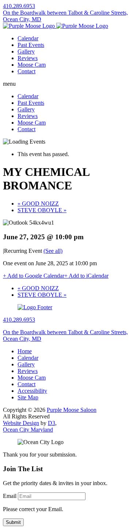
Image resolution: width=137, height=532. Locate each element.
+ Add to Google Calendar (33, 276)
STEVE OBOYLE (42, 210)
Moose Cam (32, 65)
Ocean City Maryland (28, 429)
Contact (26, 71)
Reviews (28, 58)
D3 (51, 423)
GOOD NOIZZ (38, 203)
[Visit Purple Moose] (55, 26)
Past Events (31, 45)
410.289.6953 (19, 6)
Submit (13, 522)
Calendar (28, 38)
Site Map (28, 397)
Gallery (26, 51)
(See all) (52, 251)
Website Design (21, 423)
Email (9, 496)
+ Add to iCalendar (86, 276)
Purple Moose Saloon (71, 410)
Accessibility (32, 391)
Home (25, 351)
